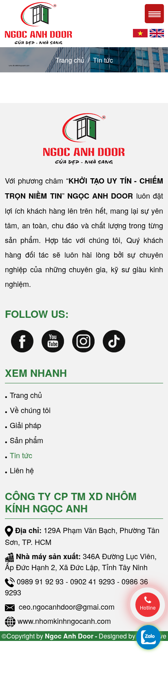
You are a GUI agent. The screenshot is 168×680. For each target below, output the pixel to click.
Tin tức (103, 60)
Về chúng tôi (30, 410)
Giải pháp (25, 425)
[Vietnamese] (140, 31)
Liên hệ (22, 470)
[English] (157, 31)
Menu (154, 13)
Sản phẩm (26, 440)
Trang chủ (69, 60)
